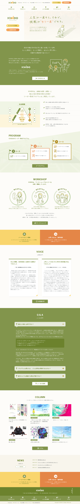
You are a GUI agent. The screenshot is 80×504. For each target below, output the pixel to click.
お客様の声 (34, 9)
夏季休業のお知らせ (42, 459)
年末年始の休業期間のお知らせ (44, 467)
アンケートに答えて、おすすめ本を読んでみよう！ (48, 462)
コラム (68, 9)
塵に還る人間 (12, 442)
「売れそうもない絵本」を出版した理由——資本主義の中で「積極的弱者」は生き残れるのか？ (39, 421)
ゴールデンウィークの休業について (45, 465)
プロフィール (26, 2)
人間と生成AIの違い (35, 442)
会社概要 (32, 2)
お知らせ (20, 2)
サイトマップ (39, 2)
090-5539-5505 (45, 493)
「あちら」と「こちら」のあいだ (60, 420)
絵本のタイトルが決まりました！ (60, 442)
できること (22, 9)
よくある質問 (46, 9)
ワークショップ (57, 9)
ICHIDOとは (11, 9)
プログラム (41, 165)
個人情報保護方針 (46, 2)
